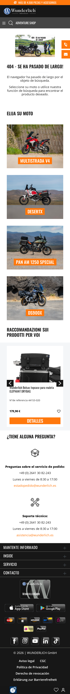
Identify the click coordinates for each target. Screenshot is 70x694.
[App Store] (19, 608)
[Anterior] (10, 383)
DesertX (35, 211)
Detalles (35, 420)
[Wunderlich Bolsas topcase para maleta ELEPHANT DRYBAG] (35, 365)
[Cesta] (68, 23)
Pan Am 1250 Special (35, 262)
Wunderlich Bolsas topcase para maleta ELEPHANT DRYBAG (32, 389)
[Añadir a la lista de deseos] (58, 411)
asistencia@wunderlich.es (35, 535)
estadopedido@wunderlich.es (35, 486)
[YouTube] (35, 641)
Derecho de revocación (32, 673)
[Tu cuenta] (63, 690)
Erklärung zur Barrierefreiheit (35, 680)
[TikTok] (56, 641)
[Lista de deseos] (56, 690)
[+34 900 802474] (66, 44)
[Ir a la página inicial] (20, 11)
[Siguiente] (59, 383)
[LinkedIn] (45, 641)
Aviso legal (26, 661)
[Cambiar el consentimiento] (13, 689)
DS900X (35, 312)
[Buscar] (10, 23)
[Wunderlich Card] (35, 589)
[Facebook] (14, 641)
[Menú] (4, 23)
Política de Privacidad (32, 667)
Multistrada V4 (35, 160)
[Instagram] (25, 641)
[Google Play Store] (50, 608)
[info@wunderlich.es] (66, 54)
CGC (43, 661)
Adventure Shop (26, 23)
